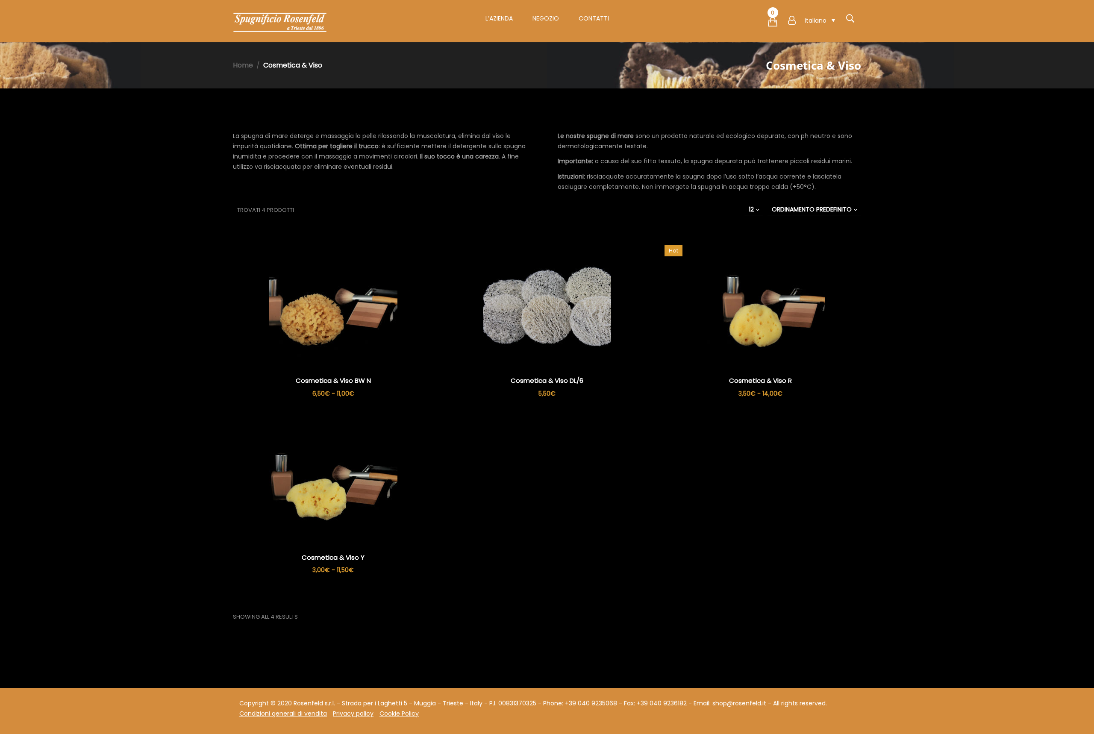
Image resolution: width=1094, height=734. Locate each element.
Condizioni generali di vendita (283, 713)
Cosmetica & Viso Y (333, 557)
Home (243, 65)
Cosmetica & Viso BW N (333, 380)
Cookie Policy (399, 713)
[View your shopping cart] (772, 23)
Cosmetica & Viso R (760, 380)
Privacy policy (353, 713)
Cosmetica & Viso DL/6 (547, 380)
